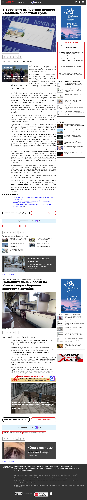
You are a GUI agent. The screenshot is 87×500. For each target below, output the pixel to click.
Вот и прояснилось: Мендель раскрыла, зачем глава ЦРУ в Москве (74, 125)
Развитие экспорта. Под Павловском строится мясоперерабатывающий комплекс (39, 245)
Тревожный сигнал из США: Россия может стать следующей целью (73, 130)
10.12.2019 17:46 (6, 7)
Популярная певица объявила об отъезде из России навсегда (72, 136)
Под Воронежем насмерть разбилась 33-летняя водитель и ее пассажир (71, 74)
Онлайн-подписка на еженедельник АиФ (61, 466)
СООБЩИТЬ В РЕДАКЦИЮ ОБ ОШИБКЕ (23, 470)
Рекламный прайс (33, 468)
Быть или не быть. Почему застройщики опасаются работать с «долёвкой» (19, 245)
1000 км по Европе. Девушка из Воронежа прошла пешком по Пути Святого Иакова (18, 240)
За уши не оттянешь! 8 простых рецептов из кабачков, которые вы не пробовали (75, 346)
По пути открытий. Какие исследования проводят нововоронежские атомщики (17, 251)
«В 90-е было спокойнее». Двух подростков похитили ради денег (74, 95)
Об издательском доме (20, 466)
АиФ (13, 328)
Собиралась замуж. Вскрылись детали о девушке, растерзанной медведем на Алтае (73, 334)
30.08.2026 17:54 (6, 279)
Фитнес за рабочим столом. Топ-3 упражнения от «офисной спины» (71, 67)
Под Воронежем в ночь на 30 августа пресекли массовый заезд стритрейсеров (71, 53)
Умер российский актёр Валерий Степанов (73, 153)
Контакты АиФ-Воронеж (20, 468)
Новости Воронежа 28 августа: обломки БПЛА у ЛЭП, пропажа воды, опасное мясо (71, 60)
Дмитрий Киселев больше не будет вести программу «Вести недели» (73, 147)
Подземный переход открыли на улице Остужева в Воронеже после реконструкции (33, 404)
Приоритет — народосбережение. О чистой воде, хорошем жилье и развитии (31, 202)
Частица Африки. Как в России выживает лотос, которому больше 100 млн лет (74, 85)
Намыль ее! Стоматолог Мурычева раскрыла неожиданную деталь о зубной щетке (74, 340)
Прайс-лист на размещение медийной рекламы (66, 468)
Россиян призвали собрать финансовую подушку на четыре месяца (72, 142)
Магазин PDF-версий (42, 466)
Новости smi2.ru (8, 274)
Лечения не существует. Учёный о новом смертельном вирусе (73, 328)
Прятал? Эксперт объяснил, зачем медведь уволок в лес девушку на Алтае (74, 107)
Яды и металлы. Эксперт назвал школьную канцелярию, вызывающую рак (73, 102)
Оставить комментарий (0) (44, 213)
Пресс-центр (31, 466)
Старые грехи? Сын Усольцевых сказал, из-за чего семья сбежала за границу (74, 113)
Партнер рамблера (28, 493)
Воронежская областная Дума (10, 53)
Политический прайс (46, 468)
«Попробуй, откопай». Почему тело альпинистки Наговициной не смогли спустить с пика (74, 318)
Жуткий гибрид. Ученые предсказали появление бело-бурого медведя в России (75, 90)
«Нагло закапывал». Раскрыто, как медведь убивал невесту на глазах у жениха (74, 323)
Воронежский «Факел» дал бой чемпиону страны (71, 46)
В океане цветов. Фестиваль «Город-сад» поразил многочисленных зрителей (44, 240)
